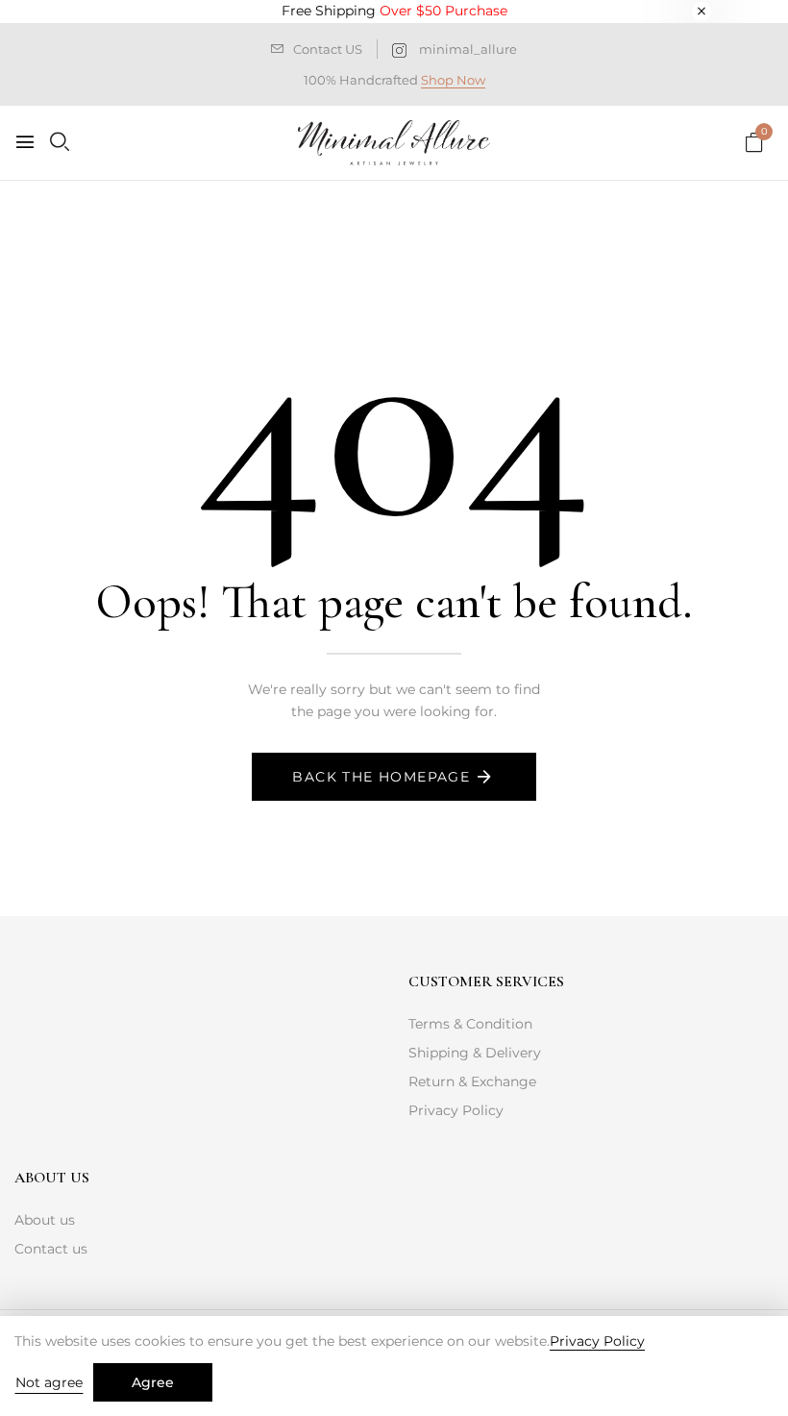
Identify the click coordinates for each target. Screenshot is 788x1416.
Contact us (50, 1248)
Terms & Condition (470, 1023)
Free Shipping (394, 10)
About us (44, 1220)
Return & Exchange (472, 1081)
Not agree (49, 1382)
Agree (153, 1382)
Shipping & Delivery (474, 1052)
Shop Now (453, 79)
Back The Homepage (381, 776)
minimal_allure (468, 49)
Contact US (327, 49)
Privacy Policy (456, 1110)
